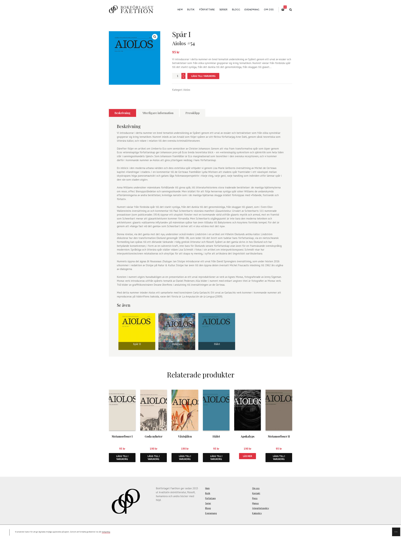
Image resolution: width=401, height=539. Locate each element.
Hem (180, 9)
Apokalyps (247, 436)
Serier (223, 9)
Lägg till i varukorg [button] (122, 458)
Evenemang (252, 9)
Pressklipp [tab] (192, 113)
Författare (207, 9)
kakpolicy (106, 532)
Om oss (268, 9)
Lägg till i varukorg (203, 76)
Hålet (216, 436)
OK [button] (396, 532)
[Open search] (290, 10)
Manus (255, 503)
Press (255, 498)
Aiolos (186, 89)
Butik (191, 9)
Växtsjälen (185, 436)
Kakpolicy (257, 513)
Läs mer (247, 456)
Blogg (236, 9)
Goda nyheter (153, 436)
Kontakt (256, 493)
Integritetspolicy (260, 508)
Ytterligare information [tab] (158, 113)
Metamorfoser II (279, 436)
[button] (155, 37)
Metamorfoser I (122, 436)
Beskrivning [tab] (122, 113)
